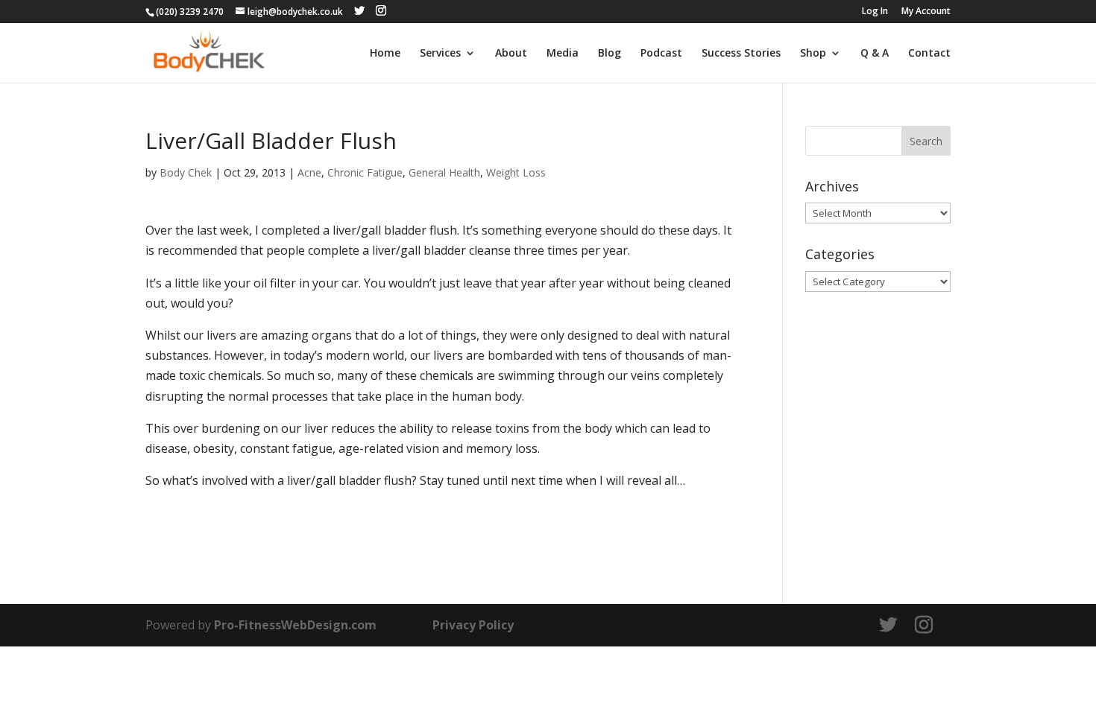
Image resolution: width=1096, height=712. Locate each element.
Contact (929, 54)
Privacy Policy (473, 625)
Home (385, 54)
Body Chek (186, 172)
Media (563, 54)
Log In (875, 12)
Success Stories (741, 54)
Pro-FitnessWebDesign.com (295, 625)
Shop (813, 54)
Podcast (661, 54)
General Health (444, 172)
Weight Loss (516, 172)
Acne (309, 172)
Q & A (874, 54)
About (511, 54)
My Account (926, 12)
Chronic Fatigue (365, 172)
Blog (609, 54)
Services (440, 54)
